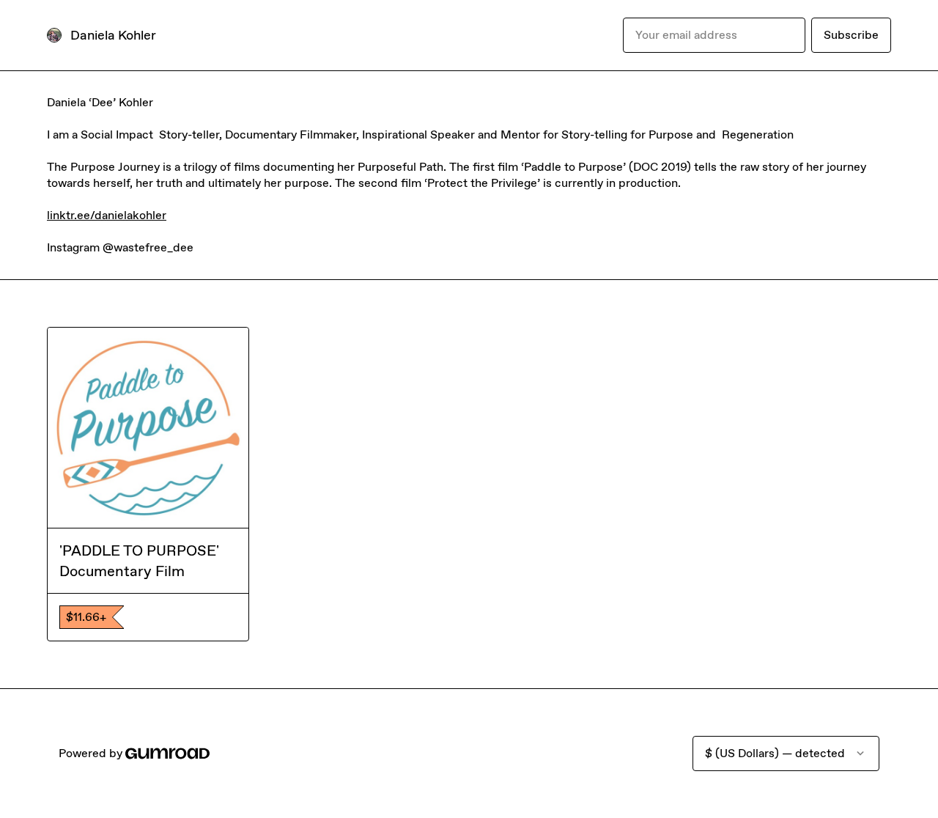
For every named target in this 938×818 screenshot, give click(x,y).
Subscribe (851, 35)
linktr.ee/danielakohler (106, 215)
